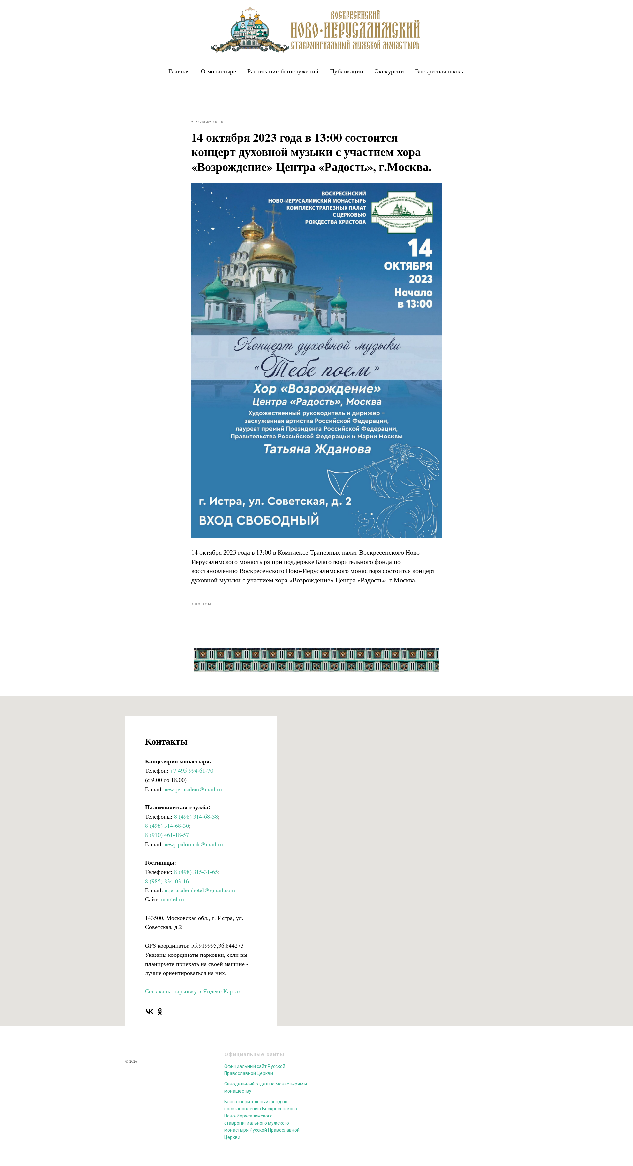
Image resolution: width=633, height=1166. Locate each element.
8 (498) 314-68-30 (167, 825)
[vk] (149, 1011)
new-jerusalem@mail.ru (193, 789)
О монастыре (218, 71)
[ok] (160, 1011)
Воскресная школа (440, 71)
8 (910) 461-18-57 (167, 835)
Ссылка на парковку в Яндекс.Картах (193, 991)
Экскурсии (389, 71)
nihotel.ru (172, 899)
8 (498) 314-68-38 (196, 816)
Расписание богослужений (283, 71)
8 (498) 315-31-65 (196, 872)
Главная (179, 71)
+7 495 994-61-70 (191, 770)
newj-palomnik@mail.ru (194, 844)
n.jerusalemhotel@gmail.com (200, 890)
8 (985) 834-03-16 (167, 881)
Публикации (347, 71)
